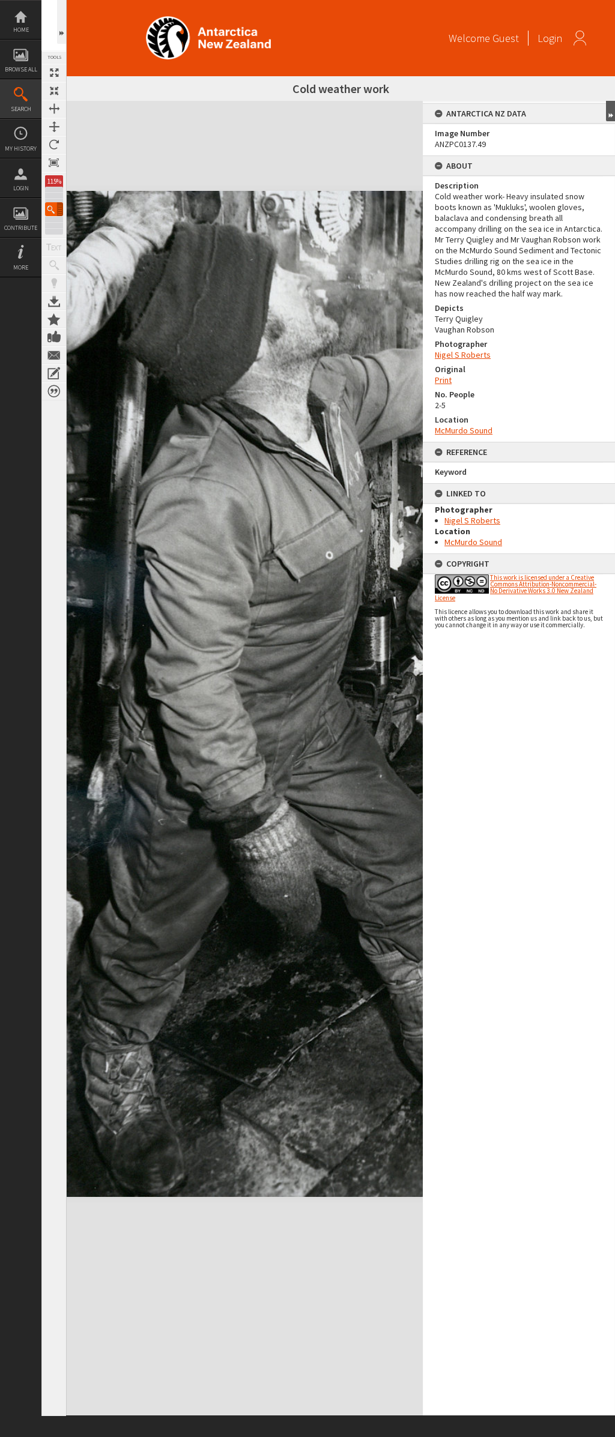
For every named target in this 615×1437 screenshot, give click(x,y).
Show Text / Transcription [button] (54, 247)
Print (443, 380)
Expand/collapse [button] (610, 111)
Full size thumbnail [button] (54, 73)
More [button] (20, 267)
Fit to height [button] (54, 127)
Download (54, 301)
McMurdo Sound (463, 430)
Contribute (20, 228)
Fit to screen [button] (54, 91)
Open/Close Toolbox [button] (61, 22)
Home (21, 30)
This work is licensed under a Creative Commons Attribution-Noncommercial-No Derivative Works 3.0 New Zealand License (515, 587)
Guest (505, 38)
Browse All (21, 69)
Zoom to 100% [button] (54, 163)
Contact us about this (54, 355)
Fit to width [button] (54, 109)
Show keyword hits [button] (54, 265)
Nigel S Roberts (463, 354)
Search (21, 109)
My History (21, 148)
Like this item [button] (54, 337)
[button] (54, 209)
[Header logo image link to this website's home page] (208, 20)
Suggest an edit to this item (54, 373)
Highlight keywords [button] (54, 283)
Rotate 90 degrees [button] (54, 145)
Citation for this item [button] (54, 391)
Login (21, 188)
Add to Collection (54, 319)
